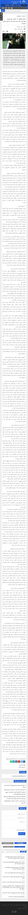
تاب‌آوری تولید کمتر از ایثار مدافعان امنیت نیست (14, 873)
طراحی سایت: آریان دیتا (22, 908)
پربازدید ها (20, 843)
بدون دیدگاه (21, 767)
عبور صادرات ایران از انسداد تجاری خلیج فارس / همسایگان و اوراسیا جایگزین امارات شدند (14, 857)
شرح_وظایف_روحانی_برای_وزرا (19, 776)
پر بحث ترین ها (7, 843)
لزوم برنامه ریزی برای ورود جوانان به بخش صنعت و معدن (13, 877)
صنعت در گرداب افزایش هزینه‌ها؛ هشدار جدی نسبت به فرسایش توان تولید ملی (13, 862)
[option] (13, 857)
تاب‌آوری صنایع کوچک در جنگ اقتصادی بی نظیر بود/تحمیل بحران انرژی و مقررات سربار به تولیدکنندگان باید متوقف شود (13, 887)
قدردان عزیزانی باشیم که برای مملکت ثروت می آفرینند (13, 882)
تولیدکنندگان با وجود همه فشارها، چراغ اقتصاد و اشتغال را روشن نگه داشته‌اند (14, 868)
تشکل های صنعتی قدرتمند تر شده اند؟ (16, 896)
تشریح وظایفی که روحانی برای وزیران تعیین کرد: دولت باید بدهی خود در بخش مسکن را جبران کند (14, 21)
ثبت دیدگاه (21, 833)
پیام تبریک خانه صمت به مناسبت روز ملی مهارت (14, 790)
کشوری (19, 16)
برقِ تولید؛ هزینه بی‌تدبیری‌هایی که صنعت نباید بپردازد (13, 893)
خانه (24, 16)
